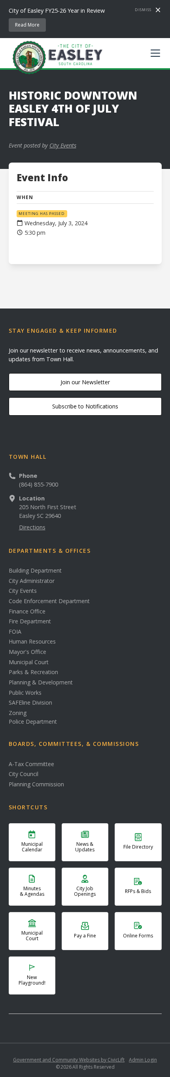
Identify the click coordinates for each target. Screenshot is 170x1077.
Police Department (33, 722)
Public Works (25, 693)
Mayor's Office (27, 652)
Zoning (17, 713)
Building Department (35, 570)
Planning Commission (36, 784)
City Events (62, 145)
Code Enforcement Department (49, 601)
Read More (27, 24)
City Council (23, 774)
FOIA (15, 632)
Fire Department (30, 621)
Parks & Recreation (33, 672)
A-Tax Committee (31, 764)
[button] (154, 53)
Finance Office (27, 611)
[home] (56, 57)
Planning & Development (41, 682)
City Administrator (32, 581)
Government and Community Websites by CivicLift (69, 1059)
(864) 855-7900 (38, 484)
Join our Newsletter (85, 382)
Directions (32, 527)
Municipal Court (29, 662)
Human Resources (32, 641)
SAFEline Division (30, 702)
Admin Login (143, 1059)
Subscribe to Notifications (85, 406)
